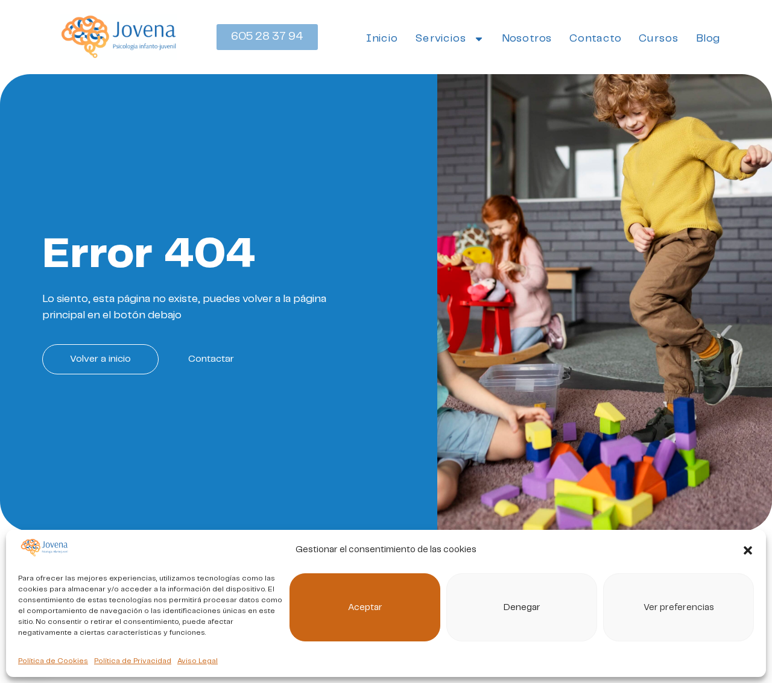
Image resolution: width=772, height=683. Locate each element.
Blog (707, 38)
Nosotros (527, 38)
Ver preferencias (679, 607)
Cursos (659, 38)
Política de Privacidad (132, 661)
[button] (748, 550)
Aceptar (365, 607)
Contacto (595, 38)
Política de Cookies (53, 661)
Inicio (381, 38)
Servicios (440, 38)
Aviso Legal (197, 661)
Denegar (522, 607)
